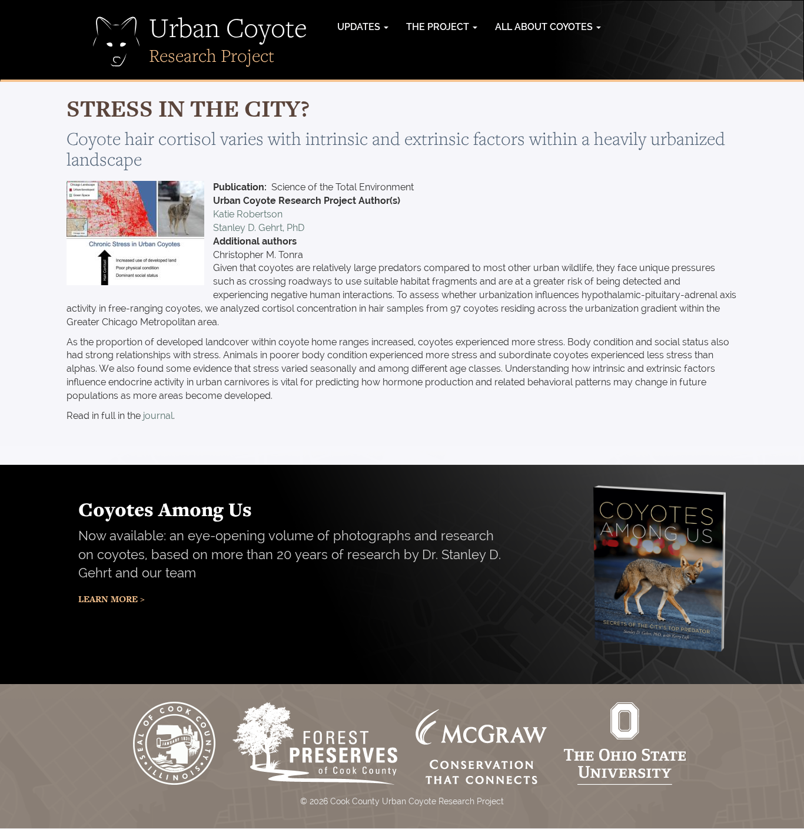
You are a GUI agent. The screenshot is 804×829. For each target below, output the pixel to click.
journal (158, 415)
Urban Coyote (228, 27)
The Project (438, 26)
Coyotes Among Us (165, 509)
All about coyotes (545, 26)
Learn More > (111, 599)
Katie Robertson (248, 214)
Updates (360, 26)
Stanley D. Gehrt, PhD (258, 227)
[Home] (116, 41)
